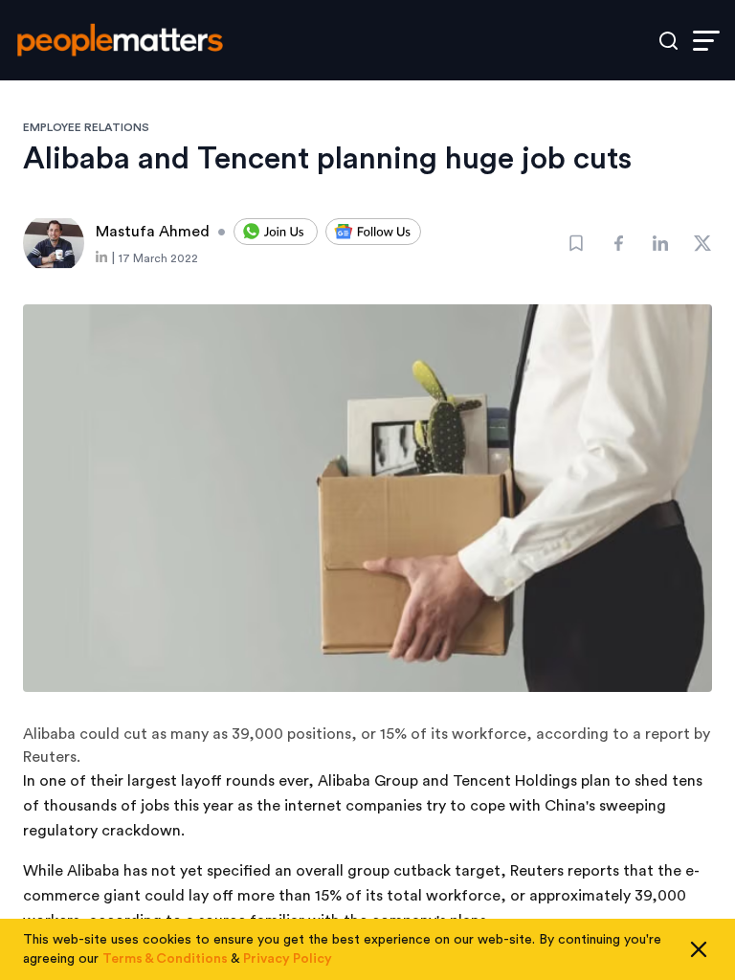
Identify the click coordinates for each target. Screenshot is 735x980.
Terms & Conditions (165, 959)
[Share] (618, 243)
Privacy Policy (287, 959)
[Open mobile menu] (706, 41)
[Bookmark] (576, 243)
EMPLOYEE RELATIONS (86, 127)
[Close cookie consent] (698, 949)
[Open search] (668, 41)
